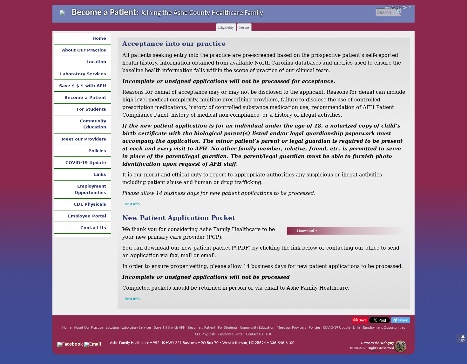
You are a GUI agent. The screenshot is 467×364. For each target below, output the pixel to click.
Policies (97, 150)
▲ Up (462, 338)
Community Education (93, 124)
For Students (91, 109)
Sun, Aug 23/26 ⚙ (397, 8)
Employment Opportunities (90, 189)
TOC (269, 334)
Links (100, 174)
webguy (387, 343)
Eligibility (226, 27)
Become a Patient (85, 97)
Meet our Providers (84, 139)
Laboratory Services (83, 74)
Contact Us (93, 227)
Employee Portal (87, 216)
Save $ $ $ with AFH (82, 85)
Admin (375, 351)
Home (99, 38)
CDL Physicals (90, 204)
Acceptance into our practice (174, 43)
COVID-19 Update (85, 162)
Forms (244, 27)
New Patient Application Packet (178, 218)
